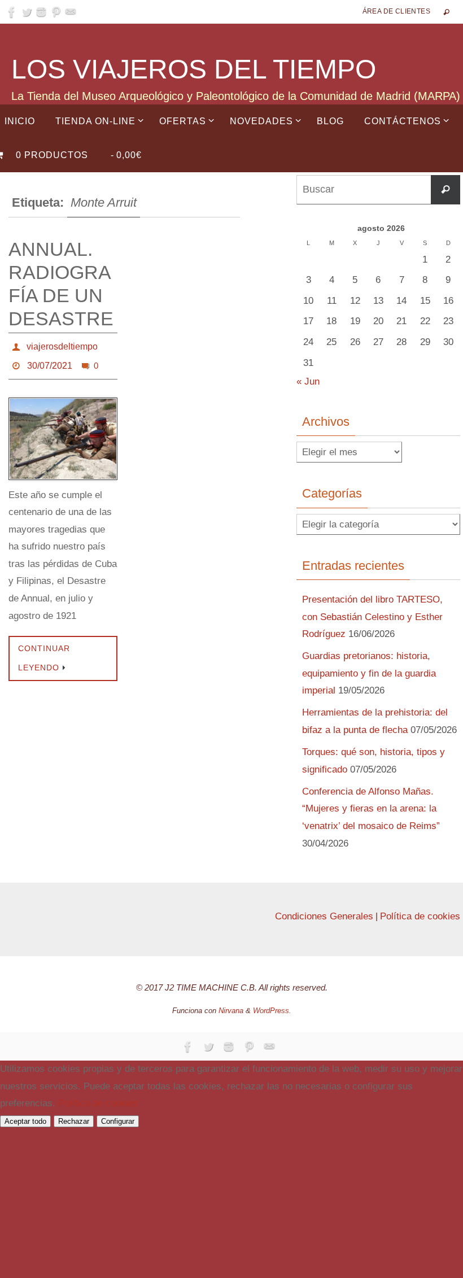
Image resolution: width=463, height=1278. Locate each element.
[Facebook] (12, 12)
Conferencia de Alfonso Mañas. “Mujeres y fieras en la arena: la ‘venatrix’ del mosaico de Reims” (371, 808)
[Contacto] (71, 12)
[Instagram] (41, 12)
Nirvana (231, 1010)
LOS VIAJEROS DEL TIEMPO (193, 69)
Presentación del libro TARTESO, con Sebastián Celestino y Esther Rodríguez (372, 616)
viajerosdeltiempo (62, 345)
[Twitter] (27, 12)
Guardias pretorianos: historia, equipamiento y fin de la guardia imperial (369, 673)
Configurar (117, 1121)
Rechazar (73, 1121)
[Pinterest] (56, 12)
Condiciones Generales (324, 916)
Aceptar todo (25, 1121)
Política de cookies (420, 916)
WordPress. (272, 1010)
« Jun (308, 381)
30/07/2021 (49, 360)
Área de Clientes (396, 11)
